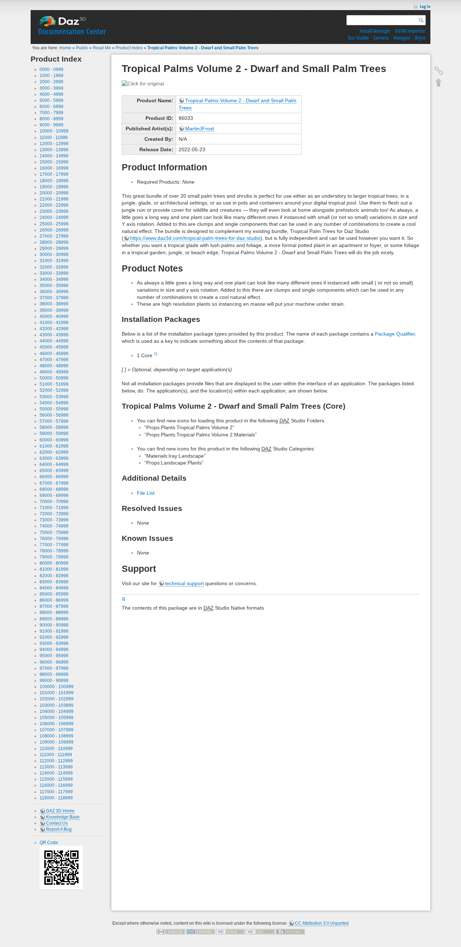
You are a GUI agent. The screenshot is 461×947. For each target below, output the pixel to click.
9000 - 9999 (51, 124)
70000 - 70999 (54, 501)
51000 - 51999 (54, 384)
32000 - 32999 (54, 267)
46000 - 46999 (54, 353)
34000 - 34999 (54, 279)
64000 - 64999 (54, 464)
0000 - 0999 (51, 69)
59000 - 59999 (54, 433)
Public (82, 47)
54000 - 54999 (54, 402)
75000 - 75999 (54, 532)
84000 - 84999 (54, 588)
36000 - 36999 (54, 291)
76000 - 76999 (54, 538)
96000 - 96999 (54, 662)
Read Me (102, 47)
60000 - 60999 (54, 440)
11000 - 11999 (54, 137)
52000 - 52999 (54, 390)
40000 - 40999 (54, 316)
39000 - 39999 (54, 310)
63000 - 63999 (54, 458)
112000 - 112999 (56, 760)
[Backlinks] (438, 70)
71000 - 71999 (54, 507)
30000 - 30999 (54, 254)
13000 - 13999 (54, 149)
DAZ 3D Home (60, 810)
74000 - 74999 (54, 526)
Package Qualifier (395, 334)
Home (65, 47)
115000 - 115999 (56, 779)
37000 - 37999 (54, 297)
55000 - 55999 (54, 409)
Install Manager (374, 30)
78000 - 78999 (54, 550)
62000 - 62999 (54, 452)
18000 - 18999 (54, 180)
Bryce (420, 37)
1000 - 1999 (51, 75)
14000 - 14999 (54, 155)
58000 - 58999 (54, 427)
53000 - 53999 (54, 396)
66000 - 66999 (54, 476)
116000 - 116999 (56, 785)
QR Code (49, 842)
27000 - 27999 (54, 236)
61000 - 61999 (54, 446)
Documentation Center (72, 31)
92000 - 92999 (54, 637)
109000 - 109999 (56, 742)
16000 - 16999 (54, 168)
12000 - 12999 (54, 143)
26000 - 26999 (54, 230)
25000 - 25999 (54, 223)
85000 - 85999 (54, 594)
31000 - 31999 (54, 260)
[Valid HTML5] (230, 931)
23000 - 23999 (54, 211)
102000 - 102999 (56, 698)
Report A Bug (59, 829)
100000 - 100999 (56, 686)
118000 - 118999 (56, 797)
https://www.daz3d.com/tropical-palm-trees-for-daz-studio (195, 238)
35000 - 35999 (54, 285)
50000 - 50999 (54, 378)
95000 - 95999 (54, 655)
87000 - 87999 (54, 606)
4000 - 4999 (51, 94)
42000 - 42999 (54, 328)
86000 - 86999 (54, 600)
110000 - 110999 (56, 748)
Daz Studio (358, 37)
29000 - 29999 (54, 248)
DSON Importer (410, 30)
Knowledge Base (63, 817)
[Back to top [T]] (438, 82)
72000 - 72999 (54, 513)
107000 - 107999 (56, 729)
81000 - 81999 (54, 569)
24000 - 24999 (54, 217)
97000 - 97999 (54, 668)
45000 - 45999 (54, 347)
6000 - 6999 (51, 106)
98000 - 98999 (54, 674)
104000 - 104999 (56, 711)
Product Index (129, 47)
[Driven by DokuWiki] (290, 931)
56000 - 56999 (54, 415)
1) (155, 353)
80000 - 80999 (54, 563)
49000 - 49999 (54, 371)
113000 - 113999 (56, 766)
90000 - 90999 (54, 625)
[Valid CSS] (260, 931)
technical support (184, 583)
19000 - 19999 (54, 186)
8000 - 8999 (51, 118)
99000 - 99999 (54, 680)
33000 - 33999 (54, 273)
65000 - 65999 (54, 470)
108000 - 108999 (56, 736)
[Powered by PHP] (200, 931)
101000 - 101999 (56, 692)
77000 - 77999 (54, 544)
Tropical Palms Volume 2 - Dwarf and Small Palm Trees (203, 47)
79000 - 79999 (54, 557)
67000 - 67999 (54, 483)
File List (146, 493)
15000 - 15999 (54, 162)
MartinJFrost (199, 128)
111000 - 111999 (56, 754)
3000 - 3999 (51, 88)
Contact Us (57, 823)
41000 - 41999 (54, 322)
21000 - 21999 (54, 199)
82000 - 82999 (54, 575)
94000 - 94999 (54, 649)
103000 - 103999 (56, 705)
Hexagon (401, 37)
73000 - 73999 (54, 519)
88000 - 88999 (54, 612)
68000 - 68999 (54, 489)
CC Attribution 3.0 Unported (322, 923)
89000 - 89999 (54, 618)
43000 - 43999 (54, 334)
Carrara (381, 37)
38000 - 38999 (54, 303)
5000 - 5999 (51, 100)
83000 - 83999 (54, 581)
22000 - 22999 (54, 205)
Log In (425, 6)
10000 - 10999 (54, 131)
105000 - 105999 (56, 717)
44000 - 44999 (54, 341)
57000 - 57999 (54, 421)
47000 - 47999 (54, 359)
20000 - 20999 (54, 193)
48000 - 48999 (54, 365)
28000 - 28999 (54, 242)
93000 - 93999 (54, 643)
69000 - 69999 (54, 495)
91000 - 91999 (54, 631)
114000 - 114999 (56, 773)
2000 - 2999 (51, 81)
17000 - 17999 (54, 174)
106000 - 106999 (56, 723)
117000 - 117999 (56, 791)
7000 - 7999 (51, 112)
